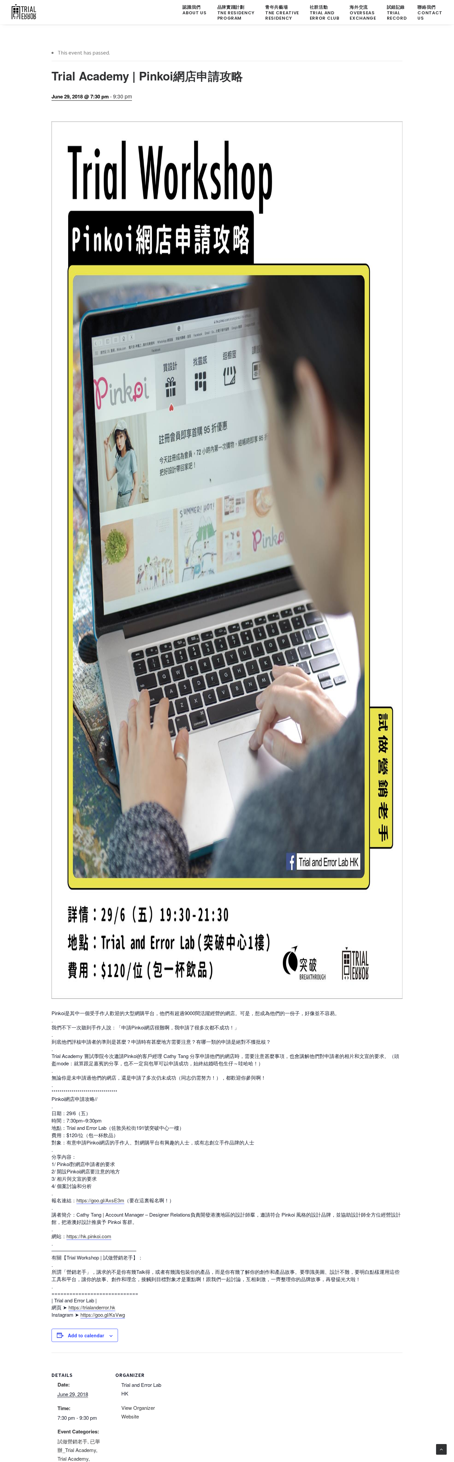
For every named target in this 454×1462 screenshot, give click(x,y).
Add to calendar (86, 1335)
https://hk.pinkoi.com (88, 1236)
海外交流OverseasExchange (363, 12)
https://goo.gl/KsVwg (102, 1314)
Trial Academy (72, 1458)
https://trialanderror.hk (91, 1307)
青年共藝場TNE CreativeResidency (282, 12)
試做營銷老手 (72, 1441)
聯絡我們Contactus (429, 12)
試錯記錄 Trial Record (397, 12)
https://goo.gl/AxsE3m (100, 1200)
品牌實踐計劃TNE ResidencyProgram (236, 12)
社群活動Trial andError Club (324, 12)
